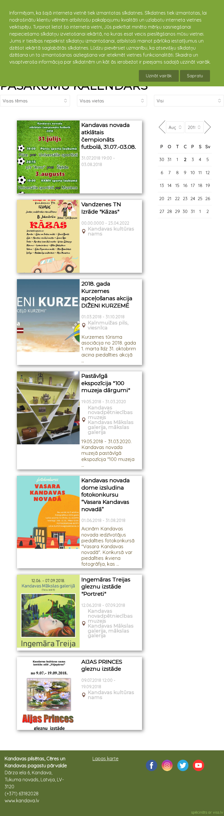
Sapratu (195, 75)
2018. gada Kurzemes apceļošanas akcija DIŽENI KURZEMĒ (106, 294)
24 (192, 198)
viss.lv (218, 812)
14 (169, 185)
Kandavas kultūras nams (111, 231)
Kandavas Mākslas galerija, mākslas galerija (111, 427)
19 (208, 185)
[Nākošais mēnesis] (208, 127)
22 (177, 198)
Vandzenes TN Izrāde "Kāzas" (101, 208)
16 (185, 185)
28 (169, 211)
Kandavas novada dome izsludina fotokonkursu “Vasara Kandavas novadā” (105, 495)
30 (161, 159)
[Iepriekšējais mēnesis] (162, 127)
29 (177, 211)
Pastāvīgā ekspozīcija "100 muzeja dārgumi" (105, 383)
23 (185, 198)
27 (162, 211)
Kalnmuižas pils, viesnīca (108, 325)
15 (177, 185)
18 (200, 185)
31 (169, 159)
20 (161, 198)
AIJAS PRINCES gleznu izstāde (101, 665)
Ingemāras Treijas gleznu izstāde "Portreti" (105, 586)
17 (193, 185)
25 (200, 198)
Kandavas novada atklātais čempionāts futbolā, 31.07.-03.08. (108, 136)
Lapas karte (105, 758)
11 (200, 172)
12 (208, 172)
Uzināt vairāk (159, 75)
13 (162, 185)
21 (169, 198)
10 (192, 172)
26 (207, 198)
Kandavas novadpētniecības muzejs (110, 412)
